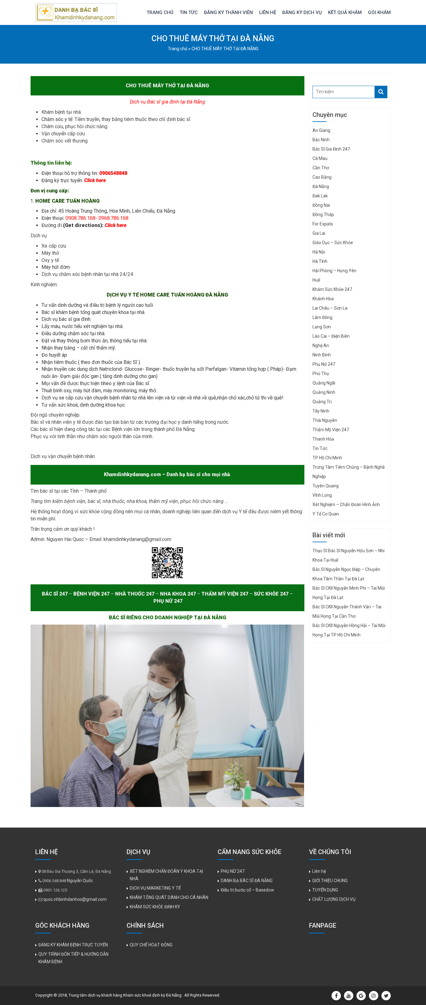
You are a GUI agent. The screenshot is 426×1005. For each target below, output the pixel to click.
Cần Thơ (320, 167)
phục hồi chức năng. (87, 126)
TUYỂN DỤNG (325, 889)
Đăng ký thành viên (228, 12)
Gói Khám (379, 12)
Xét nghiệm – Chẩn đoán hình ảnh (346, 504)
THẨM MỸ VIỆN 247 (225, 594)
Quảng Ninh (323, 392)
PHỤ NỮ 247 (167, 601)
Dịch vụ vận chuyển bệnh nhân (63, 456)
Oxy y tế (50, 260)
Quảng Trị (322, 401)
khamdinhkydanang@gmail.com (137, 539)
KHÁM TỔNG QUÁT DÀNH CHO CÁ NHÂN (169, 897)
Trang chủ (160, 12)
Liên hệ (267, 12)
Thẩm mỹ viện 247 (330, 429)
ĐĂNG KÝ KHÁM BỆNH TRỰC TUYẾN (73, 944)
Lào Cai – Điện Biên (331, 336)
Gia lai (318, 233)
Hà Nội (318, 251)
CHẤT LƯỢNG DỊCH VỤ (334, 899)
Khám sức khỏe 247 (332, 289)
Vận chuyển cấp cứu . (64, 134)
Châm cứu (52, 126)
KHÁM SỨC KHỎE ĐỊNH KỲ (155, 906)
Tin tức (189, 12)
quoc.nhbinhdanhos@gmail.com (75, 899)
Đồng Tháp (323, 214)
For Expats (322, 223)
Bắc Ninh (321, 139)
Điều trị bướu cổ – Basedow (247, 889)
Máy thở (50, 253)
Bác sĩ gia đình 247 (331, 149)
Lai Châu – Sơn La (329, 308)
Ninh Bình (321, 354)
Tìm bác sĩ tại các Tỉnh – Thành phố (69, 491)
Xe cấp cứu (54, 246)
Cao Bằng (322, 177)
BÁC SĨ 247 (55, 594)
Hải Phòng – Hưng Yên (334, 270)
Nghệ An (320, 345)
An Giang (321, 130)
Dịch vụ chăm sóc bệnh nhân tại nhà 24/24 (87, 274)
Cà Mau (319, 158)
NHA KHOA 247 (178, 594)
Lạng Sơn (321, 326)
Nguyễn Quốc (80, 880)
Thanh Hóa (323, 439)
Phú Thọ (320, 373)
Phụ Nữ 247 (323, 364)
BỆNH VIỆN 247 (91, 594)
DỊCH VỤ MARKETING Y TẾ (155, 888)
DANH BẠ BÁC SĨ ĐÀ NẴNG (247, 880)
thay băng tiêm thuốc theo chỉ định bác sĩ (145, 119)
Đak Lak (320, 195)
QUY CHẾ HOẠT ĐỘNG (151, 944)
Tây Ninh (320, 410)
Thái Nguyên (324, 420)
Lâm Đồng (322, 317)
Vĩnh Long (322, 495)
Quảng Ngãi (323, 382)
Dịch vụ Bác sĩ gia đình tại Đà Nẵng (167, 102)
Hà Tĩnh (319, 261)
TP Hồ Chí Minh (327, 457)
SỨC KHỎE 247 (271, 594)
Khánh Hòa (323, 298)
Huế (316, 280)
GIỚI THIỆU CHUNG (330, 880)
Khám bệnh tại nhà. (62, 112)
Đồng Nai (321, 205)
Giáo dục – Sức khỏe (332, 242)
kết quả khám (345, 12)
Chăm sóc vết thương (64, 141)
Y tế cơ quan (325, 513)
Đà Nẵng (320, 186)
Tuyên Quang (325, 485)
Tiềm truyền (87, 119)
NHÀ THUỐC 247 (134, 594)
